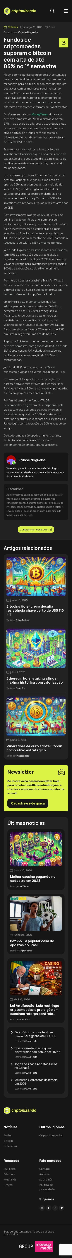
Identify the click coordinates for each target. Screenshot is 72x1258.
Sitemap (9, 1174)
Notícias (13, 27)
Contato (44, 1169)
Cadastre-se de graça (28, 803)
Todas (7, 1135)
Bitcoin (8, 1140)
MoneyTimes (40, 114)
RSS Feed (10, 1169)
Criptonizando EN (51, 1135)
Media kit (10, 1179)
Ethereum (10, 1146)
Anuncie (44, 1174)
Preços (8, 1185)
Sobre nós (46, 1179)
